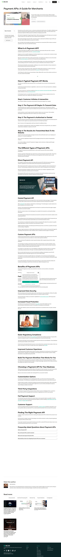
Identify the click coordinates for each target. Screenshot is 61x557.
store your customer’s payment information (44, 90)
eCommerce (34, 21)
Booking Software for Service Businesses (24, 508)
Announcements (12, 497)
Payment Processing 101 (41, 21)
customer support (41, 406)
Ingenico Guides (39, 553)
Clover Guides (39, 550)
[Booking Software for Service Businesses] (25, 503)
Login (37, 548)
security (37, 69)
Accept (30, 281)
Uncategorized (49, 497)
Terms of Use (49, 547)
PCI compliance (34, 336)
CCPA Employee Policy (50, 548)
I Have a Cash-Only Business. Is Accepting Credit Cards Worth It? (40, 508)
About (27, 548)
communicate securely (44, 296)
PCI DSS (45, 345)
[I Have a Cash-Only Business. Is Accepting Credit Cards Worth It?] (40, 503)
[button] (38, 272)
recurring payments (31, 91)
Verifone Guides (39, 554)
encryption (38, 303)
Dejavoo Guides (39, 551)
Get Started (8, 40)
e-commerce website (36, 51)
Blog (37, 547)
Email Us (27, 547)
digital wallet (25, 400)
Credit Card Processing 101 (22, 497)
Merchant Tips (32, 497)
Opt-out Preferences (50, 550)
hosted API (22, 203)
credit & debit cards (50, 399)
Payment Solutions (40, 497)
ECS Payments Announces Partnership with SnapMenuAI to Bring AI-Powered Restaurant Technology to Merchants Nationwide (10, 534)
